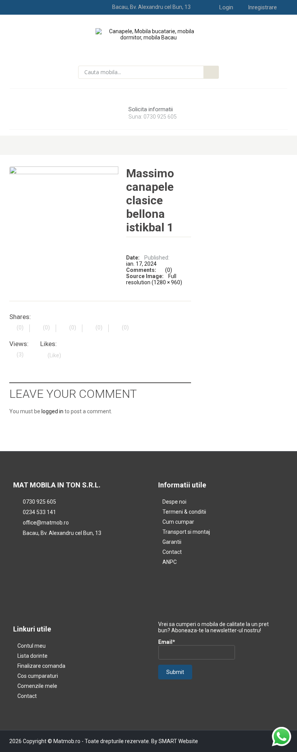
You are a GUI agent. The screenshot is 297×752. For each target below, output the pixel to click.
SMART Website (178, 741)
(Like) (54, 355)
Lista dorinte (32, 656)
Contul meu (31, 646)
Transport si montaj (186, 532)
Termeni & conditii (184, 512)
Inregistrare (262, 7)
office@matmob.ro (46, 522)
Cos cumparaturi (37, 676)
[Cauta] (211, 72)
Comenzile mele (37, 686)
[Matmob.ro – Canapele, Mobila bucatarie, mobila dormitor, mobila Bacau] (149, 34)
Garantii (171, 542)
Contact (172, 552)
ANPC (169, 562)
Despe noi (174, 502)
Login (226, 7)
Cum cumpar (178, 522)
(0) (168, 270)
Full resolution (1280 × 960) (154, 279)
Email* (166, 642)
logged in (52, 411)
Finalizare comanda (41, 666)
